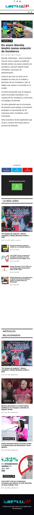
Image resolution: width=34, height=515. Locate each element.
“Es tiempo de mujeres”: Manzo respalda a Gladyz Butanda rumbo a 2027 (15, 235)
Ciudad (5, 41)
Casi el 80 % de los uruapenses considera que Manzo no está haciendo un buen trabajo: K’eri (20, 257)
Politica (7, 229)
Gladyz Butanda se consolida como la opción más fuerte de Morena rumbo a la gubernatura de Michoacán (21, 280)
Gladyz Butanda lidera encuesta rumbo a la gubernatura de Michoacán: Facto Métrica (16, 445)
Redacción (18, 55)
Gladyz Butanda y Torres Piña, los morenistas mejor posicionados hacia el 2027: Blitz (20, 268)
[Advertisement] (17, 145)
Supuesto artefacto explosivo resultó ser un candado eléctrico (20, 246)
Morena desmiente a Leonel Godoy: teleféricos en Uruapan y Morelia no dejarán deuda (15, 407)
